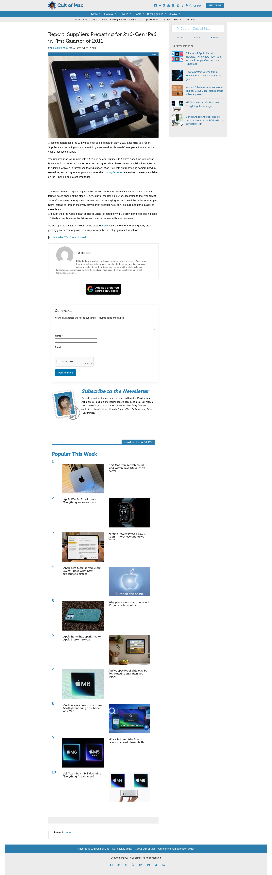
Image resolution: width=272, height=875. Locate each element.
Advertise (197, 37)
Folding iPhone (118, 19)
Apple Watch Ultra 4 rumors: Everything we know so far (81, 501)
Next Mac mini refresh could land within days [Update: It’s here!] (127, 468)
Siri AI (104, 19)
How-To (124, 14)
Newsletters (191, 19)
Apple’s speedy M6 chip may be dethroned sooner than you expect (128, 673)
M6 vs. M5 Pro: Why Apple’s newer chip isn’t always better (127, 741)
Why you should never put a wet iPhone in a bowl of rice (129, 604)
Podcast (178, 19)
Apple (104, 225)
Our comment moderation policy (176, 848)
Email (58, 347)
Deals (137, 14)
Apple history (151, 19)
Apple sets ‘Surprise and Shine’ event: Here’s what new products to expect (82, 571)
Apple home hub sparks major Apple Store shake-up (82, 638)
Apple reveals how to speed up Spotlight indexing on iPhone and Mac (82, 708)
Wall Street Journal (75, 237)
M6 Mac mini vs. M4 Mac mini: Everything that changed (82, 775)
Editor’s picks (135, 19)
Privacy (214, 37)
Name (59, 335)
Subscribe (215, 6)
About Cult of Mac (145, 848)
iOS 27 (95, 19)
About (180, 37)
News (94, 14)
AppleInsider (115, 172)
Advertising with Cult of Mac (93, 848)
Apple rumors (82, 19)
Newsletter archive (138, 442)
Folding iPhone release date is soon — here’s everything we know (127, 536)
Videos (167, 19)
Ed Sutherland (59, 48)
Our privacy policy (122, 848)
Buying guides (155, 14)
